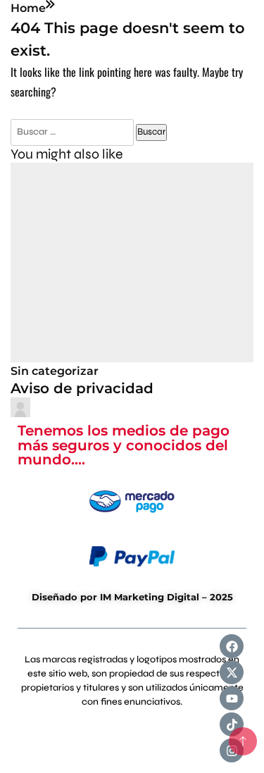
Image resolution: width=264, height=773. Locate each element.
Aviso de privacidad (82, 388)
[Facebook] (232, 646)
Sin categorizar (55, 371)
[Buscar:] (73, 130)
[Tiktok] (232, 724)
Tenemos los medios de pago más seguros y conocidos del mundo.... (124, 445)
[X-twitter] (232, 672)
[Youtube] (232, 698)
